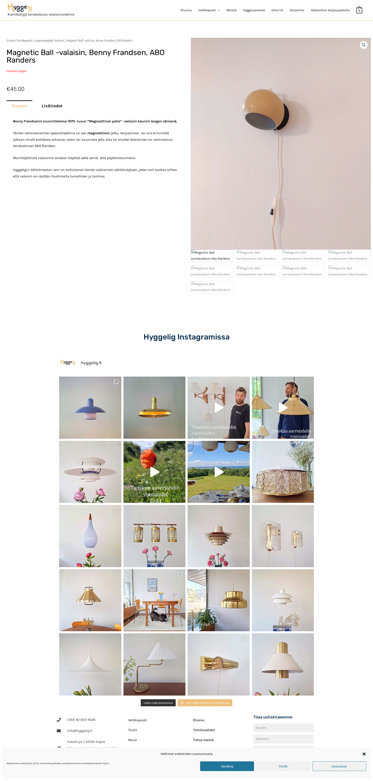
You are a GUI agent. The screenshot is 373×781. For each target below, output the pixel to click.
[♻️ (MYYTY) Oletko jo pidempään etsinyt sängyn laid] (219, 664)
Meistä (231, 10)
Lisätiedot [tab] (52, 105)
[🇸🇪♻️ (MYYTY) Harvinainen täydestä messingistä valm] (154, 408)
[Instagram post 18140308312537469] (219, 472)
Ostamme (297, 10)
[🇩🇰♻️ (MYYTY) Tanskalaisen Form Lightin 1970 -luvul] (283, 600)
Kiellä (283, 766)
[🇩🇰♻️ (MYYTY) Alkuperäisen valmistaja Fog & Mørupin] (90, 664)
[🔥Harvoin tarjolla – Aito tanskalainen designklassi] (219, 536)
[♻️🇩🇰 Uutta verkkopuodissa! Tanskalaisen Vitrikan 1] (283, 472)
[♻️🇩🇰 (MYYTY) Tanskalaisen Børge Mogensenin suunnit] (154, 600)
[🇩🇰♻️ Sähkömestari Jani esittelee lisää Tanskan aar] (219, 408)
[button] (364, 754)
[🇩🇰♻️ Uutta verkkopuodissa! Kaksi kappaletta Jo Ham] (283, 664)
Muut (132, 740)
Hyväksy (227, 766)
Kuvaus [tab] (19, 105)
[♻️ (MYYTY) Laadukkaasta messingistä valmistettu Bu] (219, 600)
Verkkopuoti (24, 40)
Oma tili (277, 10)
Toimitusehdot (204, 730)
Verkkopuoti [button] (207, 10)
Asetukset (339, 766)
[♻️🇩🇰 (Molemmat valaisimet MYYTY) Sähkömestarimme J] (283, 408)
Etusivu (186, 10)
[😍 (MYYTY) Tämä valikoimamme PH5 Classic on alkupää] (90, 472)
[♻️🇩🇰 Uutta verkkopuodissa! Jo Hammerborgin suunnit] (90, 600)
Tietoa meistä (203, 740)
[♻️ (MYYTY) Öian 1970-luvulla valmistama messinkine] (154, 664)
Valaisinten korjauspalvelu (330, 10)
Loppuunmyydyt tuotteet (49, 40)
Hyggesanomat (254, 10)
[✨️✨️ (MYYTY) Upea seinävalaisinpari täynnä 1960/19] (283, 536)
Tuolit (132, 730)
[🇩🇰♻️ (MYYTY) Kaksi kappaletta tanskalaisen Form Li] (90, 408)
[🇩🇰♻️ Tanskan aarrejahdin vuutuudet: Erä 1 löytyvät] (154, 472)
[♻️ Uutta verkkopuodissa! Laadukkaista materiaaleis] (154, 536)
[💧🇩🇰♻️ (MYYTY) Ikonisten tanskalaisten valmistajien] (90, 536)
